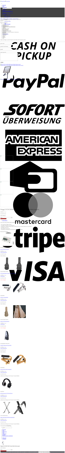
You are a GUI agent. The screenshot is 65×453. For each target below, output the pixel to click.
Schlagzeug (4, 31)
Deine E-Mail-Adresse (4, 46)
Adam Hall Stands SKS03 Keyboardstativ (7, 417)
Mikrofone (4, 34)
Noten (3, 35)
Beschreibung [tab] (4, 220)
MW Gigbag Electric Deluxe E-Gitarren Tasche (8, 273)
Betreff (1, 49)
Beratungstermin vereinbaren (7, 435)
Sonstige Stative (15, 18)
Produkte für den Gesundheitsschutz (8, 26)
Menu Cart (4, 437)
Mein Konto (4, 7)
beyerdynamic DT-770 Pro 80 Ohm (6, 393)
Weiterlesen (2, 276)
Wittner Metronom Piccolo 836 (5, 345)
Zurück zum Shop (7, 21)
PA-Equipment (5, 33)
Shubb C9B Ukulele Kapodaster (5, 369)
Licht (3, 37)
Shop (3, 6)
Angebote (4, 24)
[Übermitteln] (2, 9)
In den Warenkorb (3, 218)
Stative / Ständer (9, 18)
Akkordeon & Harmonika (6, 30)
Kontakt (3, 10)
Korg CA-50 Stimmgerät (4, 249)
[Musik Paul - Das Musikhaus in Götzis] (5, 1)
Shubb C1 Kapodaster (4, 297)
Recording (4, 32)
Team (3, 432)
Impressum (4, 9)
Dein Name (2, 43)
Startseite (4, 5)
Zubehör (4, 18)
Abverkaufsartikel (5, 25)
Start (1, 18)
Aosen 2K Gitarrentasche (4, 321)
